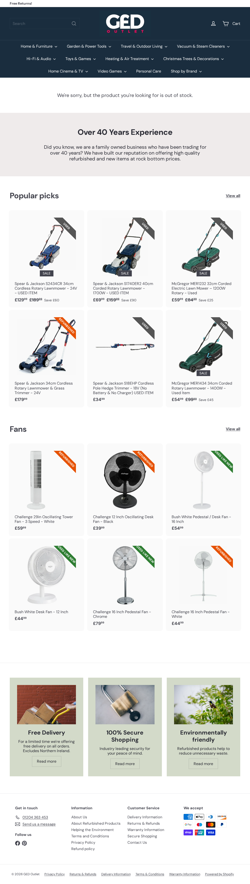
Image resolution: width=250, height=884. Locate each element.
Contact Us (137, 842)
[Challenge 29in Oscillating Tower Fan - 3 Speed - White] (46, 489)
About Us (79, 817)
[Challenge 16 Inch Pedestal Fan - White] (203, 584)
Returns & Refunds (143, 823)
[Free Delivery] (46, 704)
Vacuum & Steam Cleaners (201, 46)
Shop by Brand (184, 71)
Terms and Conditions (90, 836)
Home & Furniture (37, 46)
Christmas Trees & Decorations (191, 58)
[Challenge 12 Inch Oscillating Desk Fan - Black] (125, 489)
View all (233, 195)
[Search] (74, 23)
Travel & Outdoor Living (142, 46)
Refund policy (83, 848)
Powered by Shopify (219, 874)
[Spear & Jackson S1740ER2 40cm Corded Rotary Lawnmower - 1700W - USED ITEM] (125, 258)
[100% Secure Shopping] (124, 704)
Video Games (110, 71)
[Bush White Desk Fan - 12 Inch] (46, 582)
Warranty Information (145, 829)
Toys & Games (78, 58)
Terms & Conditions (149, 874)
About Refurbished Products (96, 823)
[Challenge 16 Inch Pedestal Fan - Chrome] (125, 584)
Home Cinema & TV (66, 71)
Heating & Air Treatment (127, 58)
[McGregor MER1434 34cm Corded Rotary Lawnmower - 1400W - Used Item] (203, 358)
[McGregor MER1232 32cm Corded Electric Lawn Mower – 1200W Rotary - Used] (203, 258)
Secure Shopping (142, 836)
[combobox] (45, 23)
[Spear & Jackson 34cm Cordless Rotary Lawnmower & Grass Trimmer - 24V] (46, 358)
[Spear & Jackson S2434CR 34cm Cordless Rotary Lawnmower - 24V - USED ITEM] (46, 258)
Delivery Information (144, 817)
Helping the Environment (92, 829)
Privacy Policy (83, 842)
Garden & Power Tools (87, 46)
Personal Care (148, 71)
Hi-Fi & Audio (39, 58)
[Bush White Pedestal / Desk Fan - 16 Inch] (203, 489)
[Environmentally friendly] (203, 704)
